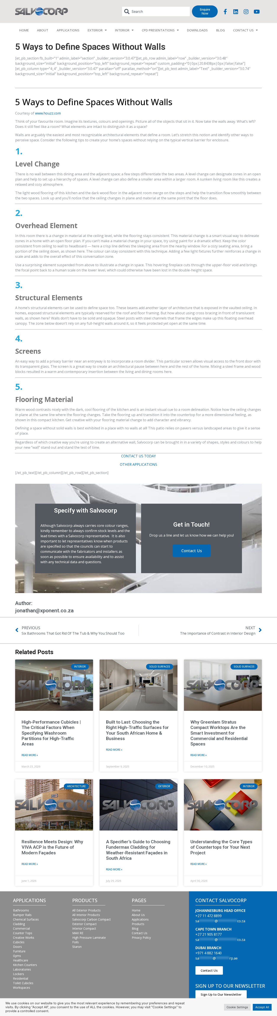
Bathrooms (21, 910)
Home (136, 910)
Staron (77, 947)
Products (138, 924)
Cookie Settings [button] (237, 1007)
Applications (140, 919)
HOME (24, 30)
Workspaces (21, 987)
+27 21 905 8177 (208, 934)
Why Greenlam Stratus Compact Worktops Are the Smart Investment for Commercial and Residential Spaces (219, 733)
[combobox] (156, 11)
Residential (20, 978)
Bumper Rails (22, 915)
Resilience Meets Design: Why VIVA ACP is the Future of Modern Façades (52, 847)
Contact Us (139, 933)
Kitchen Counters (25, 965)
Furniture (19, 951)
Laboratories (22, 969)
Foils (75, 942)
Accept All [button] (262, 1007)
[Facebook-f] (225, 11)
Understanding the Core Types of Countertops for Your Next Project (221, 847)
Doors (17, 947)
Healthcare (20, 960)
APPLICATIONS (68, 30)
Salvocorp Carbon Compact (91, 919)
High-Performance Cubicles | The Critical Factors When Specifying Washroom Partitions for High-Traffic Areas (51, 733)
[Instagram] (246, 11)
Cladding (19, 924)
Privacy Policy (141, 937)
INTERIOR (122, 30)
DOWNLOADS (197, 30)
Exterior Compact (84, 924)
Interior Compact (84, 928)
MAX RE (77, 933)
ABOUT (42, 30)
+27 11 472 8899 (208, 915)
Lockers (18, 974)
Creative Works (23, 937)
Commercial (21, 928)
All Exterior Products (86, 910)
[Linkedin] (235, 11)
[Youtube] (256, 11)
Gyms (17, 956)
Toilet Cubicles (23, 983)
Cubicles (18, 942)
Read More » (30, 755)
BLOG (220, 30)
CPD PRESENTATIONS (158, 30)
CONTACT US (243, 30)
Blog (135, 928)
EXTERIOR (95, 30)
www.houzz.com (48, 113)
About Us (138, 915)
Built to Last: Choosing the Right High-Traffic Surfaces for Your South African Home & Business (137, 730)
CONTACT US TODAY (138, 456)
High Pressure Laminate (89, 937)
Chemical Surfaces (26, 919)
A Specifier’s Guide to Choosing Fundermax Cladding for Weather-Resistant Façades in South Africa (138, 850)
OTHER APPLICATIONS (138, 464)
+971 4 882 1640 (208, 953)
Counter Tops (22, 933)
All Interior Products (86, 915)
